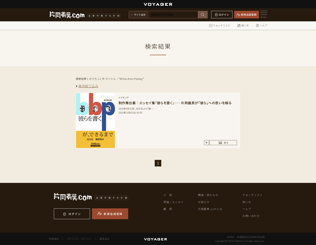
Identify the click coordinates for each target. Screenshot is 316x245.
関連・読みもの (208, 195)
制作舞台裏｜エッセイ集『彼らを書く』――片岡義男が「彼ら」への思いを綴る (175, 102)
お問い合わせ (251, 216)
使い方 (245, 25)
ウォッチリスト (221, 25)
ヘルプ (263, 25)
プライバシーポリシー (79, 238)
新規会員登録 (249, 14)
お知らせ (204, 202)
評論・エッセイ (173, 202)
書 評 (167, 209)
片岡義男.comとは (210, 209)
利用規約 (54, 238)
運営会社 (105, 238)
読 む (226, 142)
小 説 (167, 195)
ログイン (224, 14)
